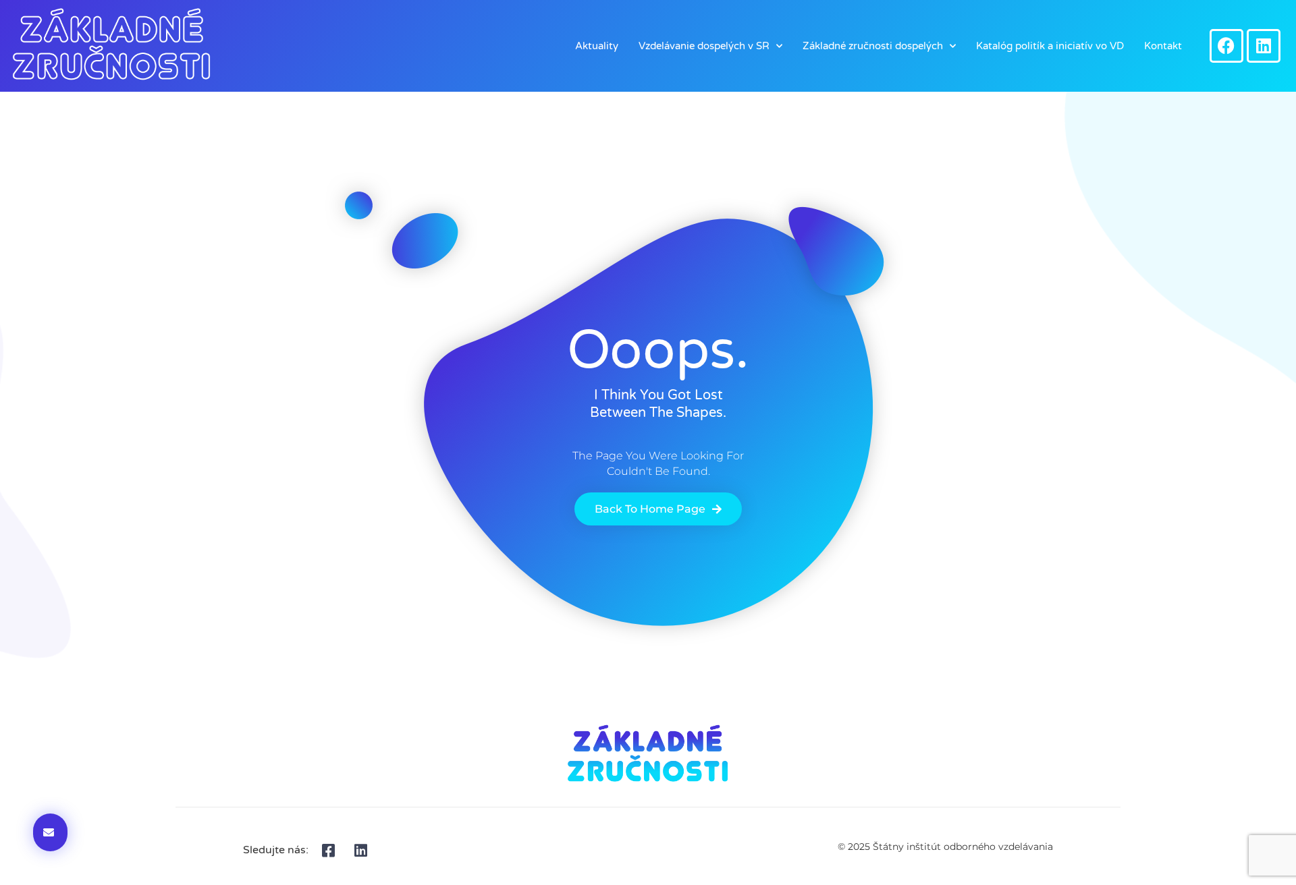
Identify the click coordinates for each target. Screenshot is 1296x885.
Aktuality (596, 46)
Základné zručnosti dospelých (873, 46)
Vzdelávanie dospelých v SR (704, 46)
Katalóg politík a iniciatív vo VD (1050, 46)
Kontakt (1163, 46)
